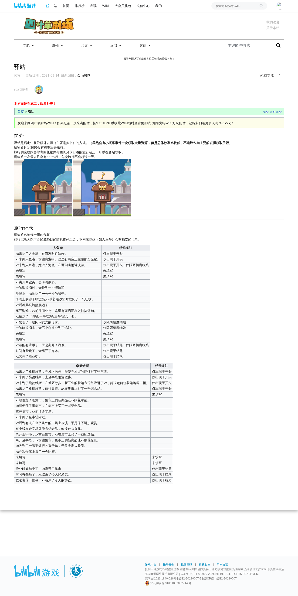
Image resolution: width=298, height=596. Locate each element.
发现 (93, 6)
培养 (85, 45)
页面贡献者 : (21, 89)
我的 (158, 6)
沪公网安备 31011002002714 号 (170, 583)
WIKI (105, 6)
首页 (66, 6)
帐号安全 (168, 564)
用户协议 (222, 564)
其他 (143, 45)
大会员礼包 (123, 6)
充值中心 (143, 6)
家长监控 (204, 564)
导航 (26, 45)
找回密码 (186, 564)
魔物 (56, 45)
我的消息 (272, 22)
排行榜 (80, 6)
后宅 (114, 45)
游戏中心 (150, 564)
